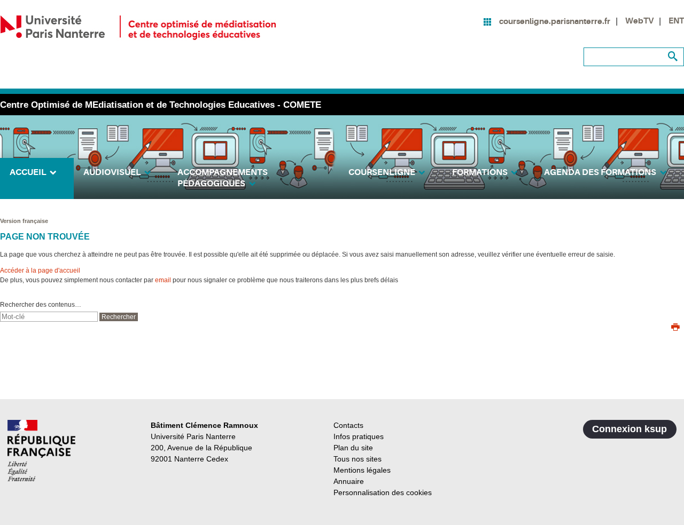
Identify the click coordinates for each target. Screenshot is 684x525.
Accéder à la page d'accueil (40, 270)
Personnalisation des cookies (382, 492)
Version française (24, 221)
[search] (49, 317)
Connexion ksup (629, 429)
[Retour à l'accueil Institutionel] (41, 450)
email (163, 280)
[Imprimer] (675, 328)
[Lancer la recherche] (673, 56)
